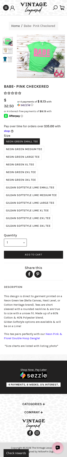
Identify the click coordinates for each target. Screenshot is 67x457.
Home (15, 26)
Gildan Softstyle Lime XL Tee (27, 210)
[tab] (33, 404)
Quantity (10, 235)
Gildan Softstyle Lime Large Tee (30, 202)
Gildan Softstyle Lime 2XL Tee (28, 218)
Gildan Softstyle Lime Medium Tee (31, 195)
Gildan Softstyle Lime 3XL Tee (28, 225)
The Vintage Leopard (44, 447)
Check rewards (16, 453)
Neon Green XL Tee (20, 164)
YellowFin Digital (47, 451)
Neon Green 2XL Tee (21, 172)
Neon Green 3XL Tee (21, 179)
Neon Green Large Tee (23, 156)
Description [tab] (13, 287)
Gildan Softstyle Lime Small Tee (30, 187)
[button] (13, 93)
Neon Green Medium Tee (24, 149)
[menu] (15, 243)
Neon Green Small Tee (22, 141)
